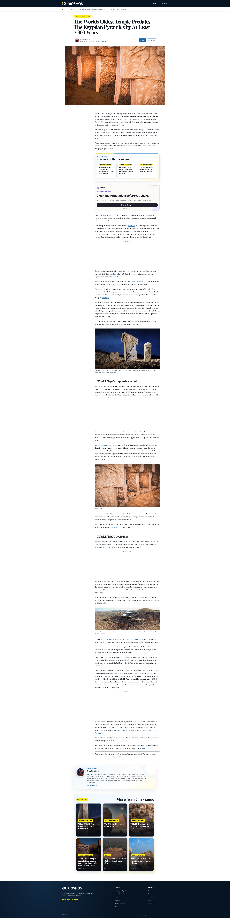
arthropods (98, 547)
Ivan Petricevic (86, 39)
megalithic (113, 274)
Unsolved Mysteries (83, 9)
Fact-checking (152, 897)
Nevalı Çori (145, 748)
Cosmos (111, 9)
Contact (150, 894)
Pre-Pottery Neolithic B (137, 281)
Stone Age (105, 297)
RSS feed (166, 915)
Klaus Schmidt (109, 639)
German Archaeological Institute (130, 639)
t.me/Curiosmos (121, 757)
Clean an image (127, 205)
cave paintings (115, 527)
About (154, 3)
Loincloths (98, 647)
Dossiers (124, 9)
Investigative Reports (120, 891)
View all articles (92, 785)
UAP (118, 9)
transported (131, 225)
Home (72, 9)
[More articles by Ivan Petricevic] (77, 40)
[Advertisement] (127, 254)
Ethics (149, 900)
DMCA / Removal (151, 915)
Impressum (159, 915)
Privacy (150, 903)
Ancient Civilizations (99, 9)
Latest (65, 9)
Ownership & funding (141, 915)
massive (105, 445)
